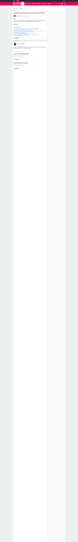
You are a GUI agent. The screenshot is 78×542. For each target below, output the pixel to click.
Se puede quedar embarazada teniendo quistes (22, 29)
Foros (22, 3)
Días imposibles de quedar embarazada (21, 33)
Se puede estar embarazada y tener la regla (22, 35)
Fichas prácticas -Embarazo (37, 29)
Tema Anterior (17, 11)
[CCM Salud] (16, 3)
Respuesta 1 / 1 (16, 40)
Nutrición (34, 3)
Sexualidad (44, 3)
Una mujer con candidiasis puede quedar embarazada (24, 31)
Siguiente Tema (42, 11)
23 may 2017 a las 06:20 (27, 16)
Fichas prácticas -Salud (31, 32)
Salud (26, 3)
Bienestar (39, 3)
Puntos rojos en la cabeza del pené (20, 32)
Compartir (16, 24)
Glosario (49, 3)
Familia (29, 3)
